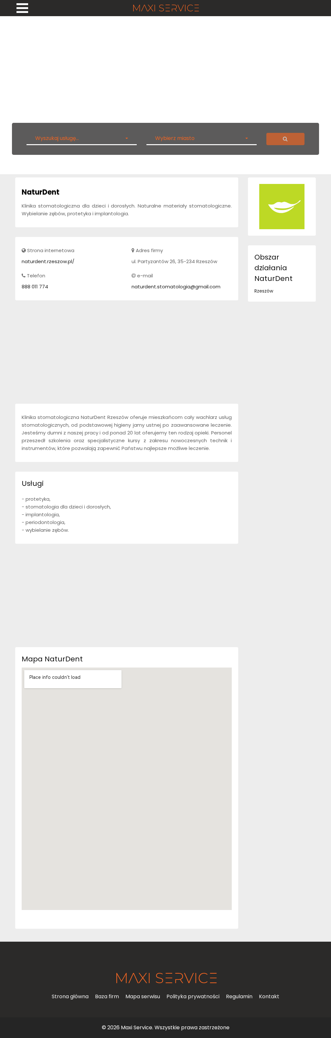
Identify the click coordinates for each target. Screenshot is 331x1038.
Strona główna (70, 996)
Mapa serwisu (142, 996)
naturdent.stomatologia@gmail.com (176, 286)
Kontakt (269, 996)
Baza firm (107, 996)
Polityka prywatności (192, 996)
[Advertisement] (165, 68)
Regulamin (239, 996)
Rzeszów (263, 291)
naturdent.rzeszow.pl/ (48, 261)
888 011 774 (35, 286)
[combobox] (81, 138)
